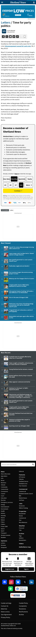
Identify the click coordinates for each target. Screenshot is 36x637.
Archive (21, 533)
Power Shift (4, 526)
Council (3, 493)
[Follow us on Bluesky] (18, 582)
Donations (22, 609)
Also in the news (5, 474)
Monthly (14, 179)
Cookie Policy (23, 603)
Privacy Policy (5, 617)
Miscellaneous (23, 522)
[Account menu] (34, 2)
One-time (6, 179)
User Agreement (6, 614)
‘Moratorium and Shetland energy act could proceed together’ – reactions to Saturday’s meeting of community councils (20, 397)
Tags (20, 536)
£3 (5, 185)
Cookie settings (6, 603)
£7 (16, 185)
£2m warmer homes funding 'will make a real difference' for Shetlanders (21, 291)
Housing (3, 515)
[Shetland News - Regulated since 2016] (18, 595)
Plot (20, 520)
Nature (3, 520)
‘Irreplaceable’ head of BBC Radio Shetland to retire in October (19, 285)
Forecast (21, 528)
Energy (3, 504)
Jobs (20, 503)
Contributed (11, 30)
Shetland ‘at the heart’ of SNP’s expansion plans (18, 388)
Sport (2, 531)
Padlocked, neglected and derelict (19, 266)
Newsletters (22, 540)
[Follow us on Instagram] (11, 582)
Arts (2, 478)
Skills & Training (23, 508)
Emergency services (7, 502)
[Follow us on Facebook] (4, 582)
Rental (21, 516)
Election (3, 500)
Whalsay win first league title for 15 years (21, 278)
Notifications (23, 612)
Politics (3, 524)
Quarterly (22, 179)
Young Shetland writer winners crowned (21, 369)
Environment (4, 509)
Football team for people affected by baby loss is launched (20, 357)
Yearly (30, 179)
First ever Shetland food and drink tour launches (20, 414)
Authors (21, 538)
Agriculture (4, 476)
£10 (21, 185)
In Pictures (22, 477)
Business (3, 482)
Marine (3, 518)
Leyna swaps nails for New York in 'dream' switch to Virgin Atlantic (21, 254)
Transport (4, 533)
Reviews (3, 545)
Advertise (4, 609)
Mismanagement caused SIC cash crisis (18, 46)
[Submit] (33, 465)
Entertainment (5, 507)
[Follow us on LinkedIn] (31, 582)
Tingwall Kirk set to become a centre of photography (21, 310)
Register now (9, 569)
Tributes (21, 479)
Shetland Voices (23, 481)
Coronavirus (4, 491)
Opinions (4, 541)
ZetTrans (21, 500)
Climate (3, 485)
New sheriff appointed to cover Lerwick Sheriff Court (20, 260)
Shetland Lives (23, 483)
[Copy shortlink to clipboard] (17, 36)
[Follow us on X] (24, 582)
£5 (10, 185)
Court (2, 496)
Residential (22, 513)
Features (22, 475)
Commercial (23, 489)
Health (3, 511)
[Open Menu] (2, 2)
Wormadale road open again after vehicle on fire (21, 317)
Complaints (23, 606)
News (3, 472)
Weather (3, 537)
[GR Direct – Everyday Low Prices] (18, 11)
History (3, 513)
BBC (20, 496)
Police (3, 522)
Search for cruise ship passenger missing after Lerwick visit (21, 247)
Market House (23, 498)
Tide (20, 530)
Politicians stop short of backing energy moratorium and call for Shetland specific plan (21, 305)
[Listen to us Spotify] (10, 588)
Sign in (26, 569)
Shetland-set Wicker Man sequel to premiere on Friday (19, 420)
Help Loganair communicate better (19, 382)
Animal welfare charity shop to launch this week (20, 376)
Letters (5, 22)
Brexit (2, 480)
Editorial (21, 471)
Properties (22, 511)
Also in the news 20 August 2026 (18, 297)
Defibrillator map (25, 547)
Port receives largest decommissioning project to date (21, 273)
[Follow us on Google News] (21, 588)
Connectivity (4, 489)
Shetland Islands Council (26, 493)
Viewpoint (4, 547)
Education (4, 498)
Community (4, 487)
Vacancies (22, 506)
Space (3, 529)
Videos (21, 543)
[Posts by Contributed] (4, 31)
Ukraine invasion (5, 535)
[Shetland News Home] (18, 4)
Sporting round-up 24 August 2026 (19, 426)
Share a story (5, 612)
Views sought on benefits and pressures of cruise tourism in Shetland (21, 363)
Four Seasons (23, 486)
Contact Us (4, 606)
